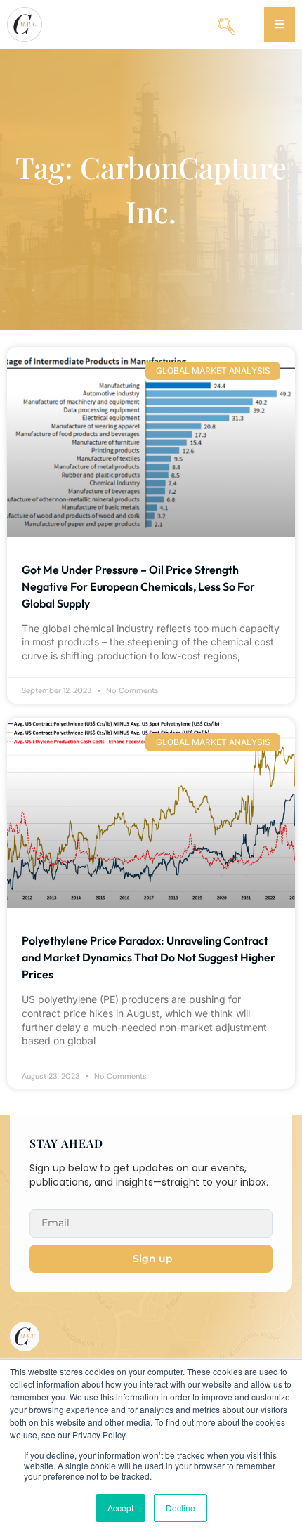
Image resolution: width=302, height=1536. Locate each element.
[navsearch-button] (226, 21)
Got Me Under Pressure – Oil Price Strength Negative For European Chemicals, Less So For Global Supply (138, 586)
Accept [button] (120, 1508)
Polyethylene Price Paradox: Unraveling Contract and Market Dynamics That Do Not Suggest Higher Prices (148, 957)
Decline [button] (180, 1508)
